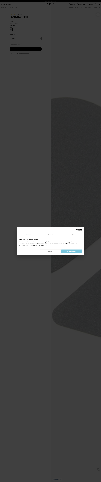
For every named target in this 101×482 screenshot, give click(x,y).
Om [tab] (73, 234)
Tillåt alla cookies (71, 251)
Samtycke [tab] (28, 234)
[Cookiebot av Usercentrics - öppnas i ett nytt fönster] (75, 230)
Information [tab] (50, 234)
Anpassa (49, 251)
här (46, 245)
